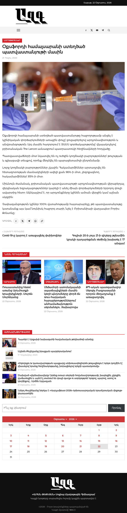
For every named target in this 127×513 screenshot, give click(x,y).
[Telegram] (29, 221)
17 (11, 446)
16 (116, 441)
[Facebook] (16, 221)
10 (11, 441)
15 (99, 441)
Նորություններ (12, 40)
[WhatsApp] (35, 221)
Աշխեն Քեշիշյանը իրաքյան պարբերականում (44, 351)
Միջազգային (52, 282)
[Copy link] (42, 221)
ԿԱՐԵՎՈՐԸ (9, 282)
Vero (71, 510)
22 (99, 446)
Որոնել (116, 407)
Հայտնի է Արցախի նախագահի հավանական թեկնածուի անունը (55, 339)
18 (28, 446)
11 (28, 441)
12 (46, 441)
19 (46, 446)
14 (81, 441)
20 (62, 446)
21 (81, 446)
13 (63, 441)
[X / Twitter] (22, 221)
